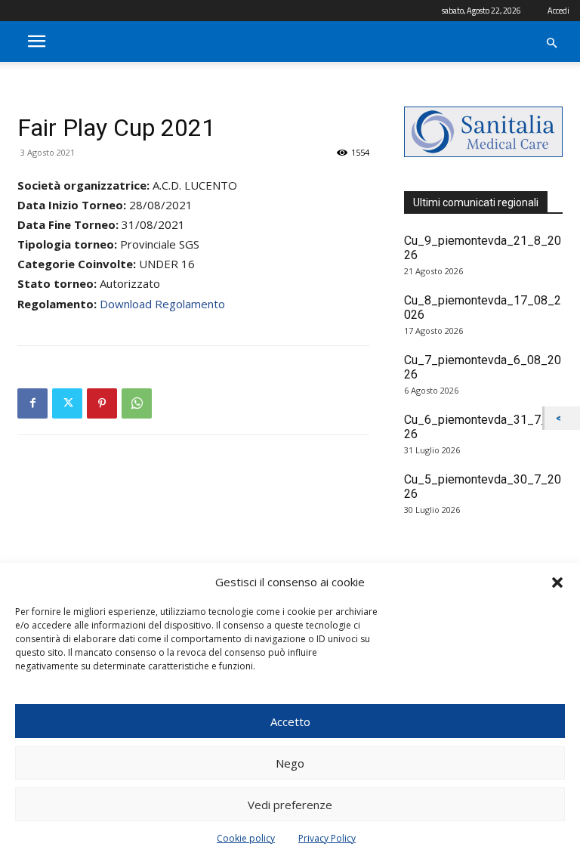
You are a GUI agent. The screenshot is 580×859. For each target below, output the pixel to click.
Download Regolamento (162, 303)
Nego (290, 763)
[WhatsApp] (137, 403)
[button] (557, 582)
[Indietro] (562, 418)
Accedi (558, 11)
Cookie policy (246, 838)
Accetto (290, 721)
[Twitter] (67, 403)
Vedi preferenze (290, 804)
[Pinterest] (102, 403)
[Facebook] (32, 403)
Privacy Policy (327, 838)
